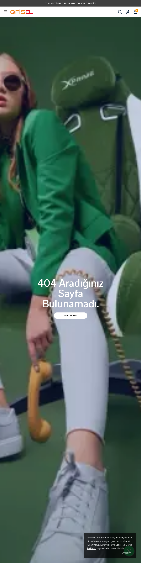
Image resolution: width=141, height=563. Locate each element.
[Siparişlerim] (128, 12)
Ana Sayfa (70, 315)
